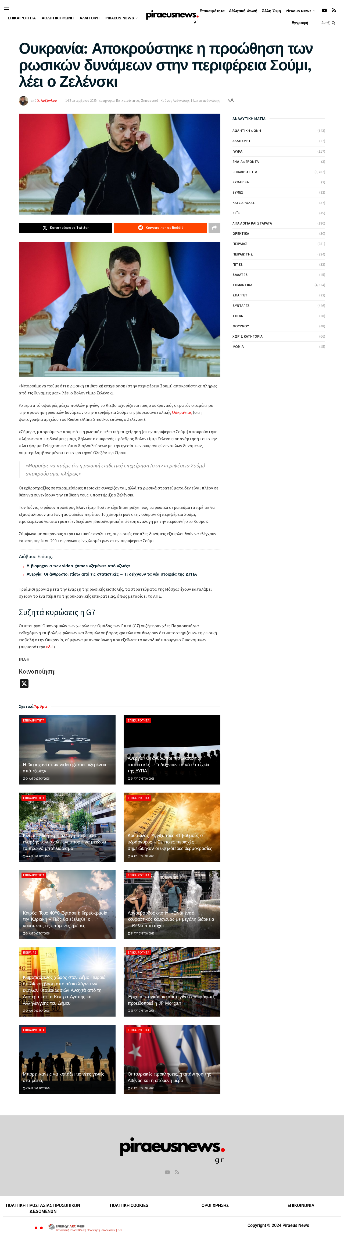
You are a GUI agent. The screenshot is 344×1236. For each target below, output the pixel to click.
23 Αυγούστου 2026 (142, 1011)
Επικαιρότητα (22, 18)
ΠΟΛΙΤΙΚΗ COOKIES (129, 1205)
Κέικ (236, 213)
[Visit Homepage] (172, 16)
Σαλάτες (240, 274)
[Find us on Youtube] (324, 11)
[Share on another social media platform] (214, 228)
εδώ (49, 646)
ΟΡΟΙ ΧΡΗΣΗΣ (215, 1205)
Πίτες (237, 264)
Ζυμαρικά (240, 182)
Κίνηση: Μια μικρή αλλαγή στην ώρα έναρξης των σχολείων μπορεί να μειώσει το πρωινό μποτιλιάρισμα (64, 842)
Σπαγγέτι (240, 295)
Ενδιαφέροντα (245, 161)
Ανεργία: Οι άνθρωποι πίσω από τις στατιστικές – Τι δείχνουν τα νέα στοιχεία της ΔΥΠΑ (112, 574)
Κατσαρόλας (243, 202)
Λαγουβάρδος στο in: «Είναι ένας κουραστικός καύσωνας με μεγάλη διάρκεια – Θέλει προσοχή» (171, 919)
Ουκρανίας (182, 412)
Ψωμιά (238, 346)
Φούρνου (240, 326)
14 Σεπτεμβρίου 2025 (80, 100)
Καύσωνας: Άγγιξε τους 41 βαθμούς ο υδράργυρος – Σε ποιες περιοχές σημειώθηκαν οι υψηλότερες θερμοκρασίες (170, 842)
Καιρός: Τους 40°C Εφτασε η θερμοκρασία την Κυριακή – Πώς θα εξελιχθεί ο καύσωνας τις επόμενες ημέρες (65, 919)
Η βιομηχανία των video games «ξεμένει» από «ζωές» (78, 565)
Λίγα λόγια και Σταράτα (252, 223)
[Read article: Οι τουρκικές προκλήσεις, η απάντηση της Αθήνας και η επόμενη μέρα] (172, 1059)
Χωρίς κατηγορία (247, 336)
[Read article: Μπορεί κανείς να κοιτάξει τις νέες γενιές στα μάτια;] (67, 1059)
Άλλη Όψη (89, 18)
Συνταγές (241, 305)
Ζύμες (237, 192)
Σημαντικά (149, 100)
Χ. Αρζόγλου (47, 100)
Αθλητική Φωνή (58, 18)
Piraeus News (119, 18)
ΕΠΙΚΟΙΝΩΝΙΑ (301, 1205)
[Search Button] (334, 22)
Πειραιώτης (242, 254)
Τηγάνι (238, 315)
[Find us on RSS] (334, 11)
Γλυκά (237, 151)
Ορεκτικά (240, 233)
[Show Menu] (6, 9)
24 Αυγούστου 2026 (37, 778)
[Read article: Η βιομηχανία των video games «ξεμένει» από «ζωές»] (67, 749)
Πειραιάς (30, 952)
